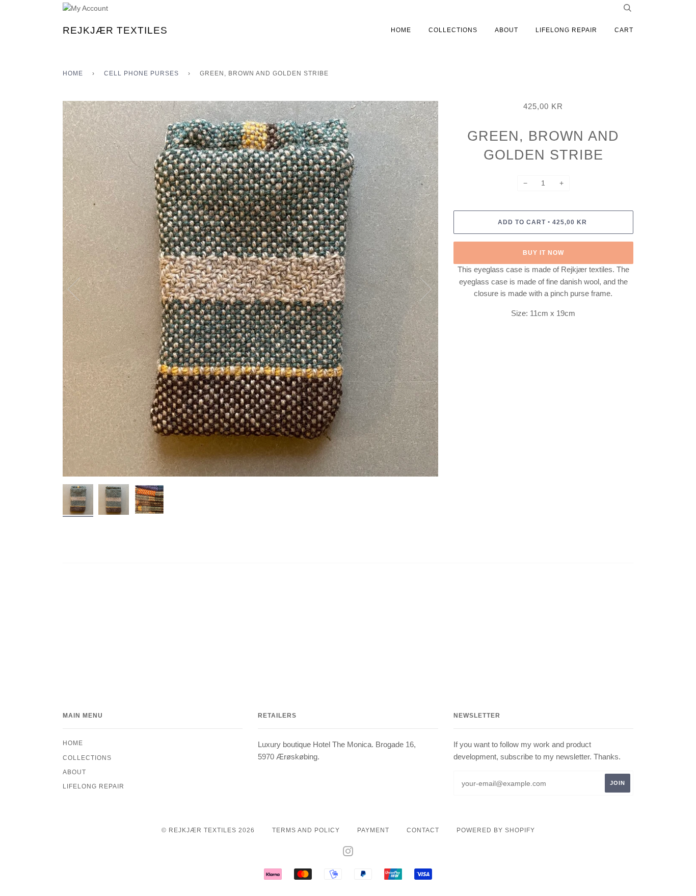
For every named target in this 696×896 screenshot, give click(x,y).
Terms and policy (306, 830)
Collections (453, 30)
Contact (423, 830)
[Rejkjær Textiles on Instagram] (348, 853)
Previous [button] (80, 288)
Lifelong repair (566, 30)
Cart (623, 30)
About (506, 30)
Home (401, 30)
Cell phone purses (141, 73)
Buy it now (543, 252)
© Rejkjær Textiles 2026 (208, 830)
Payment (373, 830)
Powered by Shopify (496, 830)
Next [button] (419, 288)
